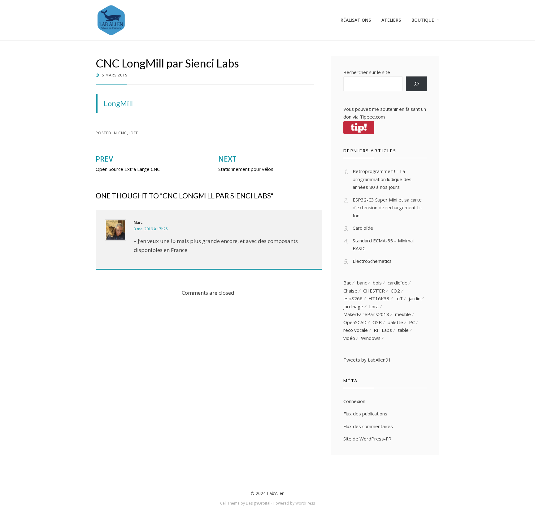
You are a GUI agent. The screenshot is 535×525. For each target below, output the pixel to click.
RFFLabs (383, 330)
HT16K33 (378, 298)
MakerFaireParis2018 (366, 314)
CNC (122, 133)
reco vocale (355, 330)
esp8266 (353, 298)
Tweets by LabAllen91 (367, 360)
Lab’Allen (276, 493)
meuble (403, 314)
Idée (133, 133)
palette (395, 322)
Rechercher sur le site (366, 72)
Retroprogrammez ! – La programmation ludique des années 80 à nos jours (382, 179)
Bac (347, 283)
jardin (414, 298)
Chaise (350, 291)
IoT (399, 298)
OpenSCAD (355, 322)
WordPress (305, 503)
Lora (374, 306)
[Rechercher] (416, 83)
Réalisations (356, 20)
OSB (377, 322)
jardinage (353, 306)
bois (377, 283)
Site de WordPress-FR (367, 439)
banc (362, 283)
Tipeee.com (372, 117)
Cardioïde (363, 228)
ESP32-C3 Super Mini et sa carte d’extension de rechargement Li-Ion (387, 208)
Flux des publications (365, 413)
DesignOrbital (258, 503)
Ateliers (391, 20)
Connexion (354, 401)
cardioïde (397, 283)
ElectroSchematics (372, 261)
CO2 (395, 291)
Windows (371, 338)
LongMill (118, 103)
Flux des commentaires (368, 426)
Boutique (422, 20)
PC (412, 322)
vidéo (349, 338)
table (403, 330)
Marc (138, 222)
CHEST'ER (374, 291)
